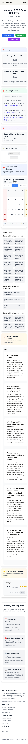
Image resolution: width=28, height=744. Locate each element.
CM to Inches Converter (8, 729)
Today (15, 185)
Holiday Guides (6, 712)
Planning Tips (14, 39)
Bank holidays (7, 2)
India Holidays (5, 723)
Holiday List (20, 35)
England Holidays (6, 718)
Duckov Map (5, 731)
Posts (24, 2)
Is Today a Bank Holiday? (8, 707)
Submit (22, 592)
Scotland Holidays (6, 720)
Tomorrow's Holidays (7, 709)
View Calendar (8, 35)
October (8, 185)
